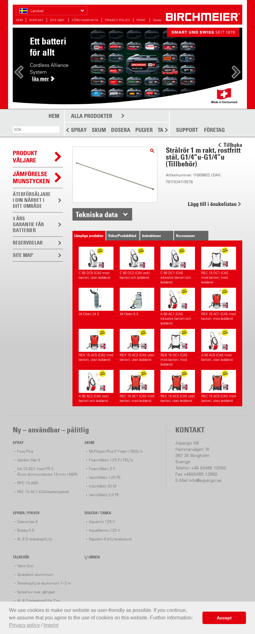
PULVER (144, 130)
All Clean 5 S (129, 314)
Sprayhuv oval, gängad (36, 592)
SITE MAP (57, 20)
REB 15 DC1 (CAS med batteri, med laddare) (174, 359)
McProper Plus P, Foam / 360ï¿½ (116, 451)
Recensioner (185, 235)
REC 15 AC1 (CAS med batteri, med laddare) (137, 398)
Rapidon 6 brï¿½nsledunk (110, 539)
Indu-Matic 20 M (102, 486)
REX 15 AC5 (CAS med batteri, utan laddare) (96, 357)
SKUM (99, 130)
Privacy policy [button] (24, 625)
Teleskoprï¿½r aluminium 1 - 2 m (44, 583)
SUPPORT (187, 130)
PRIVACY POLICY (117, 20)
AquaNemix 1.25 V (104, 530)
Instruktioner (151, 235)
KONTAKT (36, 20)
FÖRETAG (214, 130)
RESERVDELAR (28, 243)
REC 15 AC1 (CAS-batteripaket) (43, 491)
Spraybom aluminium (35, 574)
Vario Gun (25, 565)
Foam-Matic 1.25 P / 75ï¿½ (111, 460)
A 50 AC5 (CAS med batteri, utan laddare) (217, 357)
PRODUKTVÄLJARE (25, 156)
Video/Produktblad (122, 235)
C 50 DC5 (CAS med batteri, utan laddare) (94, 275)
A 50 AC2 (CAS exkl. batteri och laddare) (94, 398)
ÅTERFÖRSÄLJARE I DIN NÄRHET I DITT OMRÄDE (32, 200)
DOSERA (120, 130)
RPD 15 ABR (27, 483)
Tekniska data (97, 214)
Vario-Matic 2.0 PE (104, 494)
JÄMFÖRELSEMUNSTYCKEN (31, 177)
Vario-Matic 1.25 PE (105, 477)
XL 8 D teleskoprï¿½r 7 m (38, 600)
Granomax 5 (27, 521)
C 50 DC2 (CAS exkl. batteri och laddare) (135, 275)
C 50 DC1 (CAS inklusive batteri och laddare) (175, 277)
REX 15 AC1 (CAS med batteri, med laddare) (218, 316)
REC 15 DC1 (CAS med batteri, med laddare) (214, 277)
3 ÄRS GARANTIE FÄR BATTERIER (28, 224)
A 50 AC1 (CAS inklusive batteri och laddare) (175, 318)
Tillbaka (233, 145)
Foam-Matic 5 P (102, 468)
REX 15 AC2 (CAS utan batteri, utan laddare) (137, 357)
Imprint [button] (51, 625)
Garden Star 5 (28, 460)
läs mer (40, 78)
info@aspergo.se (205, 480)
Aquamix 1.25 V (102, 521)
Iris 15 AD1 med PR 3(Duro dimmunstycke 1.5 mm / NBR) (47, 471)
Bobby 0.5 (25, 530)
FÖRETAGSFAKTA (85, 20)
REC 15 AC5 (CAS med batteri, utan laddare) (218, 398)
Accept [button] (224, 617)
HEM (19, 20)
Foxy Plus (25, 451)
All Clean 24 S (89, 314)
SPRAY (79, 130)
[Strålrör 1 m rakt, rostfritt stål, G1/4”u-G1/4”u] (152, 151)
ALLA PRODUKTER (91, 116)
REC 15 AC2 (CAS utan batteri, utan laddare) (177, 398)
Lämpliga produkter (89, 235)
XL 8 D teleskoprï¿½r (34, 539)
